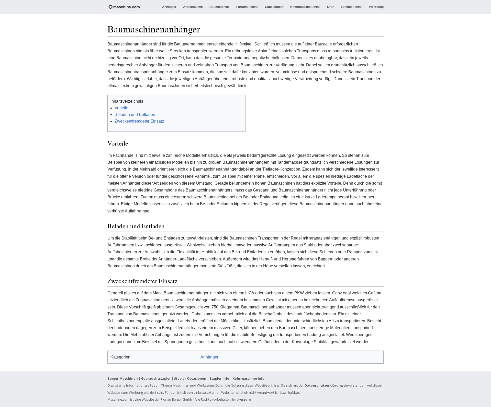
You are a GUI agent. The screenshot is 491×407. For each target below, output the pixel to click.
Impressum (241, 399)
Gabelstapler (274, 7)
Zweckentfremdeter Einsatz (139, 121)
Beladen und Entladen (135, 114)
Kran (330, 7)
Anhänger (169, 7)
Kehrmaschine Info (248, 378)
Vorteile (121, 108)
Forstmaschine (247, 7)
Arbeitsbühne (193, 7)
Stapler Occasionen (190, 378)
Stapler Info (219, 378)
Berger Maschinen (122, 378)
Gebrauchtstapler (156, 378)
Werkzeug (376, 7)
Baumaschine (219, 7)
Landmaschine (351, 7)
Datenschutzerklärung (324, 385)
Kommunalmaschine (305, 7)
